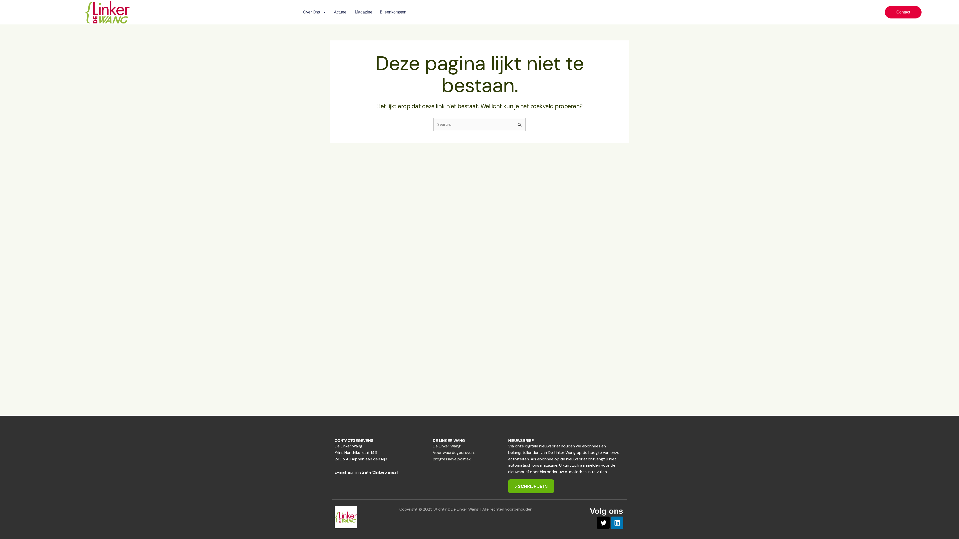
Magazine (363, 12)
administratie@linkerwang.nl (373, 472)
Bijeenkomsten (393, 12)
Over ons (311, 12)
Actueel (340, 12)
